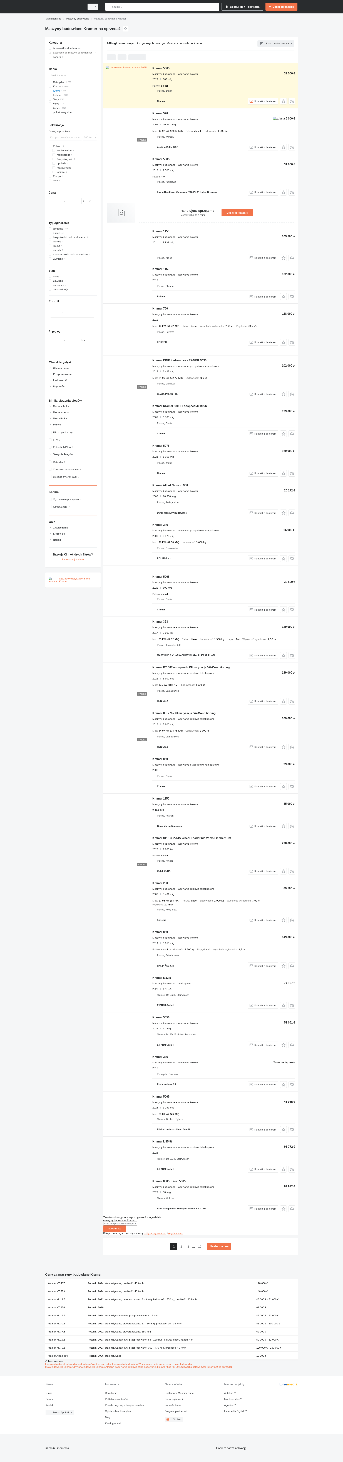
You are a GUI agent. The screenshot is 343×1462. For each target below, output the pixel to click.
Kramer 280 (160, 883)
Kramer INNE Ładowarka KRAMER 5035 (179, 360)
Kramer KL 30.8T (57, 1323)
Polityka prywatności (116, 1399)
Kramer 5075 (161, 445)
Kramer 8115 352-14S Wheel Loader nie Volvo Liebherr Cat (191, 838)
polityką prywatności (155, 1233)
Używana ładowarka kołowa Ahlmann (93, 1366)
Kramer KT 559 (56, 1291)
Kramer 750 (160, 308)
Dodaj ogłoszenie (237, 212)
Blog (107, 1417)
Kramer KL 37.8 (56, 1331)
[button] (283, 101)
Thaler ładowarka (182, 1364)
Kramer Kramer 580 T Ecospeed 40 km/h (179, 406)
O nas (49, 1393)
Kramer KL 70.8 (56, 1347)
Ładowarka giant (162, 1364)
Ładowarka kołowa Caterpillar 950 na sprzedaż (205, 1366)
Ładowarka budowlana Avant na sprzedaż (88, 1364)
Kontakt (50, 1405)
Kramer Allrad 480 (58, 1355)
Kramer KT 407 (56, 1283)
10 (199, 1246)
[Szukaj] (109, 6)
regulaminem (175, 1233)
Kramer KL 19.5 (56, 1339)
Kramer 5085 (161, 159)
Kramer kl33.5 (161, 977)
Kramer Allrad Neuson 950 (170, 485)
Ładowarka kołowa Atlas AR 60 (161, 1366)
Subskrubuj (114, 1228)
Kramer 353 (160, 621)
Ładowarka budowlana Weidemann (132, 1364)
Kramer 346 (160, 524)
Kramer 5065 (161, 68)
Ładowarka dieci (54, 1364)
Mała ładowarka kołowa (58, 1366)
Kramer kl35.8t (162, 1141)
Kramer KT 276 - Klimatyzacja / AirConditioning (184, 713)
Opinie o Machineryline (118, 1411)
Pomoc (49, 1399)
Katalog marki (113, 1423)
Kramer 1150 (160, 231)
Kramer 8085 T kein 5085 (169, 1181)
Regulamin (111, 1393)
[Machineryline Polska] (64, 7)
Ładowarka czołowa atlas (129, 1366)
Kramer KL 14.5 (56, 1315)
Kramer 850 (160, 759)
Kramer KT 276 (56, 1307)
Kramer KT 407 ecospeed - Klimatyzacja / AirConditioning (191, 667)
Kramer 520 (160, 113)
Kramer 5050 (161, 1017)
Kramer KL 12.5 (56, 1299)
